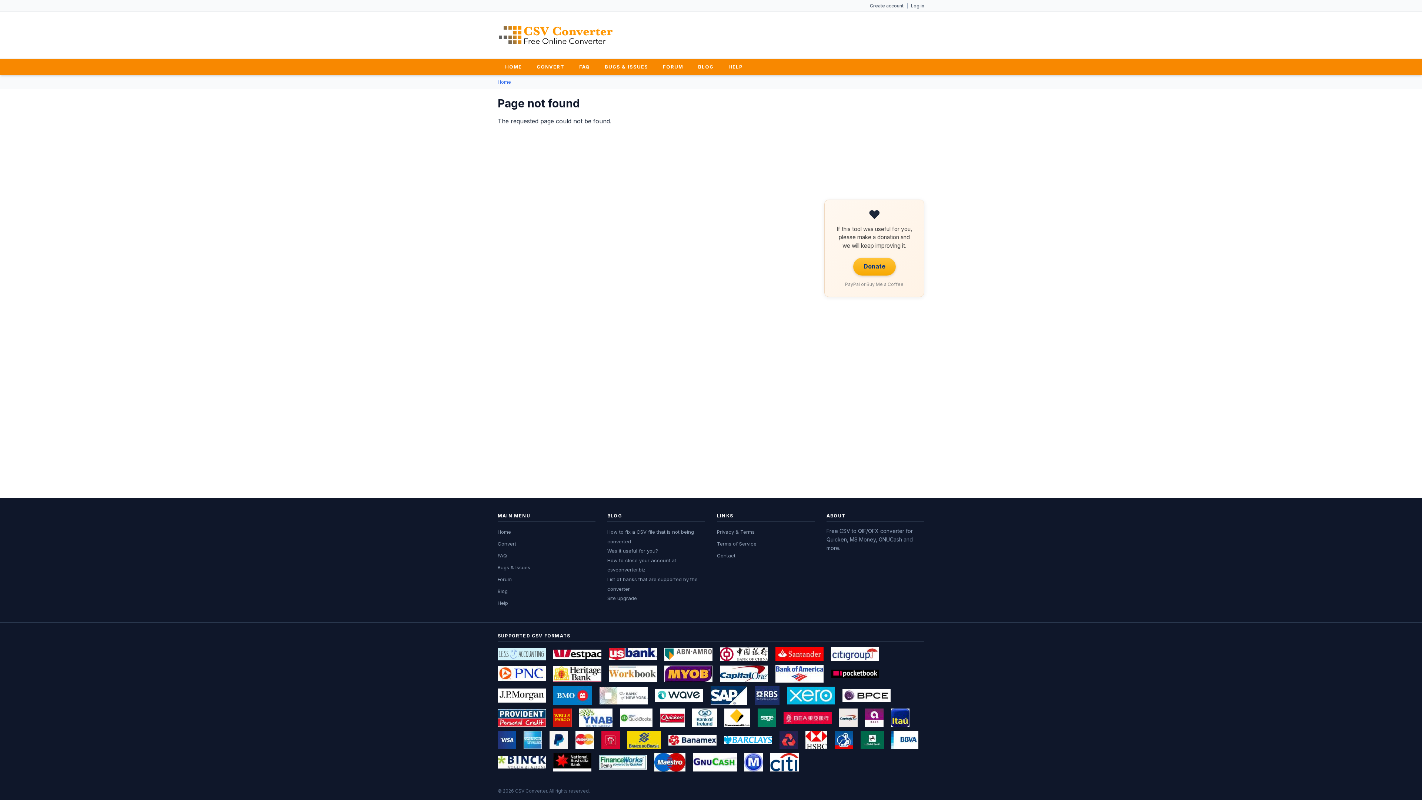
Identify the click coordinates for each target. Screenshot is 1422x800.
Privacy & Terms (736, 532)
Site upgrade (622, 598)
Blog (706, 67)
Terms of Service (737, 544)
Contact (726, 556)
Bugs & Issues (626, 67)
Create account (887, 6)
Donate (874, 266)
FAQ (584, 67)
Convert (550, 67)
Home (513, 67)
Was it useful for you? (632, 551)
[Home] (556, 35)
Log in (917, 6)
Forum (673, 67)
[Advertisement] (789, 33)
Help (735, 67)
